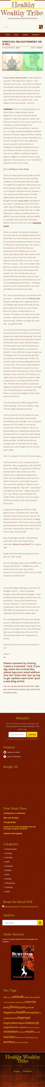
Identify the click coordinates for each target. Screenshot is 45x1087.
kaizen (30, 1023)
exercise (30, 1001)
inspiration (10, 1023)
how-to (13, 1018)
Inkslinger (8, 870)
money (30, 1027)
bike (31, 997)
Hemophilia (9, 866)
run (39, 1032)
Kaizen (7, 874)
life (37, 1023)
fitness (14, 1007)
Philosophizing (10, 883)
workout (8, 1042)
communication (9, 1002)
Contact (25, 35)
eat (23, 1002)
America (9, 997)
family (6, 1007)
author (26, 997)
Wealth (7, 891)
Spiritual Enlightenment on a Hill (22, 43)
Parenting (8, 879)
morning (36, 1027)
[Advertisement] (17, 786)
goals (22, 1007)
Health (7, 862)
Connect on (27, 1070)
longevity (8, 1027)
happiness (9, 1012)
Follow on (17, 1070)
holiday (6, 1018)
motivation (10, 1031)
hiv (40, 1013)
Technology (8, 887)
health (21, 1012)
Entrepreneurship (11, 849)
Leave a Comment (36, 48)
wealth (36, 1037)
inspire (22, 1023)
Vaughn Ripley (9, 48)
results (29, 1031)
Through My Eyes (9, 822)
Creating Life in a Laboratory (14, 813)
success (9, 1036)
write (16, 1042)
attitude (18, 996)
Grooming (8, 853)
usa (23, 1037)
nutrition (21, 1032)
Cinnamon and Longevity (12, 833)
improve (23, 1017)
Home (8, 35)
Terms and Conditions (30, 1086)
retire (35, 1032)
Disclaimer (35, 35)
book (38, 997)
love (15, 1027)
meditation (22, 1027)
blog (34, 997)
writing (25, 1042)
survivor (18, 1037)
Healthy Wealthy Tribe (22, 8)
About (16, 35)
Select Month (9, 923)
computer (18, 1002)
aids (5, 997)
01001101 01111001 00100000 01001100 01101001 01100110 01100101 (19, 828)
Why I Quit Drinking (10, 818)
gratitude (30, 1007)
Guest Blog (8, 857)
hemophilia (32, 1012)
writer (21, 1042)
